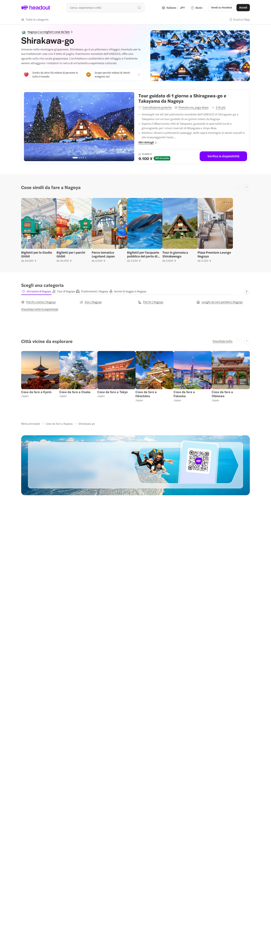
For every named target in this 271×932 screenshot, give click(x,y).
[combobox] (105, 7)
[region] (79, 126)
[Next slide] (247, 187)
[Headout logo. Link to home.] (35, 7)
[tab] (36, 291)
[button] (34, 19)
